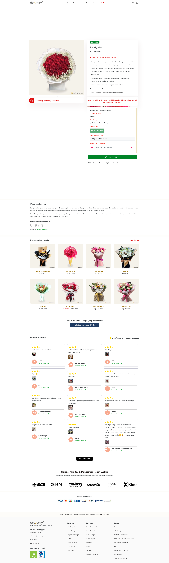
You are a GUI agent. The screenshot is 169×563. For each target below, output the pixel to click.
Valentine (97, 92)
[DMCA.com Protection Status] (34, 554)
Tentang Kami (72, 527)
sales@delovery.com (39, 536)
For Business (105, 3)
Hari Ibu (92, 92)
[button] (56, 96)
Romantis (120, 92)
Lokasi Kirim (94, 126)
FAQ (115, 546)
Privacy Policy (118, 554)
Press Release (72, 543)
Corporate (71, 546)
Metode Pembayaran (121, 535)
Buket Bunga (90, 535)
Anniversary (103, 92)
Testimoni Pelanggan (121, 543)
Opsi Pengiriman (95, 120)
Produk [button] (67, 3)
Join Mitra (71, 550)
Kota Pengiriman (95, 113)
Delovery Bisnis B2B (92, 554)
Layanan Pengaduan (120, 558)
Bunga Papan (90, 539)
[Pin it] (42, 225)
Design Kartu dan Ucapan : (98, 143)
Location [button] (86, 3)
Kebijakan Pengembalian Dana (124, 539)
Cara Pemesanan (119, 527)
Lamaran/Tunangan (112, 92)
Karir (69, 539)
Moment (95, 3)
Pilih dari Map (98, 130)
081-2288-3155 (37, 533)
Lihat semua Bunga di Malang (85, 325)
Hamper (89, 543)
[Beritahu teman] (31, 225)
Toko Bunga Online (92, 527)
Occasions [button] (76, 3)
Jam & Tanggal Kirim (96, 135)
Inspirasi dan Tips (73, 535)
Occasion (89, 550)
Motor (111, 123)
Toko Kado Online (92, 531)
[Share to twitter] (35, 225)
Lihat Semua (134, 240)
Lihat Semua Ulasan (84, 459)
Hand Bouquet (42, 229)
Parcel (88, 546)
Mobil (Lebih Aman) (98, 123)
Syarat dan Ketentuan (121, 550)
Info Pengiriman (119, 531)
